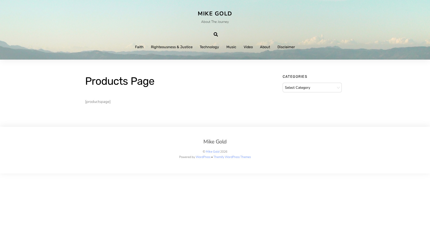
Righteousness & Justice (172, 47)
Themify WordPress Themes (232, 157)
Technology (209, 47)
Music (231, 47)
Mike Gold (212, 151)
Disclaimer (286, 47)
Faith (139, 47)
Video (248, 47)
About (265, 47)
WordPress (203, 157)
